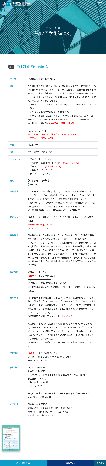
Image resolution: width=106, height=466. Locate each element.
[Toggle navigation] (100, 4)
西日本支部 (70, 462)
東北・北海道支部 (23, 462)
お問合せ (100, 462)
